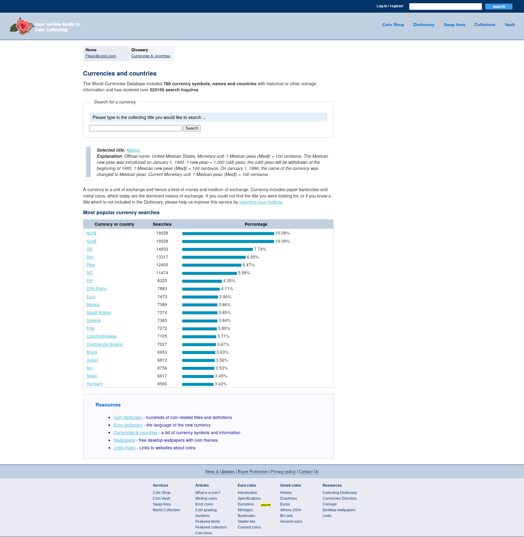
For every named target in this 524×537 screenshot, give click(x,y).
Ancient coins (291, 521)
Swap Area (454, 24)
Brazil (91, 352)
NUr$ (91, 233)
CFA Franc (96, 288)
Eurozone (246, 504)
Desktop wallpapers (339, 510)
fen (89, 368)
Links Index (125, 447)
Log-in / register (390, 6)
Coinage (330, 504)
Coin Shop (393, 24)
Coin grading (206, 510)
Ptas (90, 265)
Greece (93, 320)
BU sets (286, 516)
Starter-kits (246, 521)
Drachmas (288, 498)
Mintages (245, 510)
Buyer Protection (252, 471)
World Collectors (166, 510)
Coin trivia (203, 533)
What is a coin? (207, 493)
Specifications (249, 498)
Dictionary (424, 24)
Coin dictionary (128, 417)
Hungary (94, 383)
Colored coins (249, 527)
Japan (92, 360)
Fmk (90, 328)
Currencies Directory (340, 498)
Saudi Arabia (98, 312)
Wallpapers (124, 440)
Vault (510, 24)
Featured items (207, 521)
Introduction (247, 493)
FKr (89, 280)
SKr (89, 257)
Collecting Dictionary (340, 493)
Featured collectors (211, 527)
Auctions (202, 516)
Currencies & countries (135, 432)
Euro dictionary (128, 425)
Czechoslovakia (101, 336)
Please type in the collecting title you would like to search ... (149, 117)
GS (89, 249)
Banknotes (246, 516)
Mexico (133, 150)
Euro (91, 296)
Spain (91, 376)
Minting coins (206, 498)
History (286, 493)
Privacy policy (283, 471)
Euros (285, 504)
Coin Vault (161, 498)
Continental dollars (104, 344)
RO (89, 272)
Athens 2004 (290, 510)
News (220, 471)
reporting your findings (260, 201)
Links (327, 516)
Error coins (204, 504)
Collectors (484, 24)
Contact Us (309, 471)
